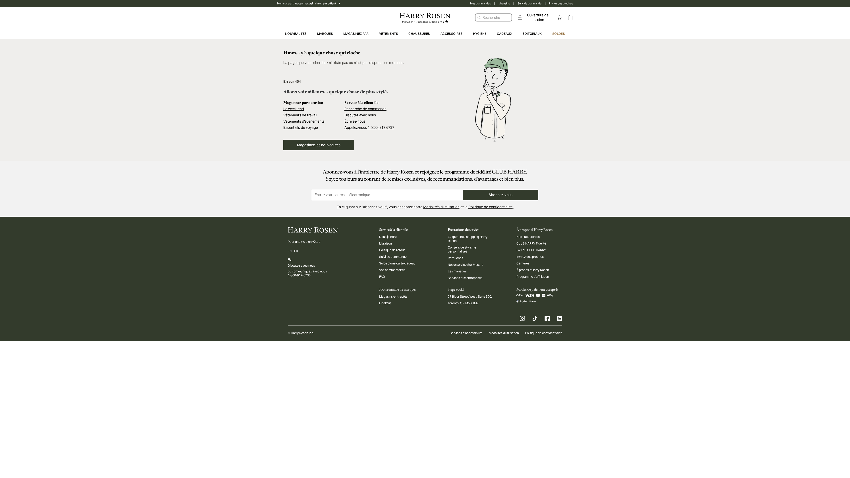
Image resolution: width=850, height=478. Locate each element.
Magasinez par (356, 34)
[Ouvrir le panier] (570, 17)
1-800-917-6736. (299, 275)
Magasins (504, 3)
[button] (479, 17)
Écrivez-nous (354, 121)
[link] (534, 17)
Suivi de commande (529, 3)
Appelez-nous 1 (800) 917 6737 (369, 127)
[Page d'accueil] (425, 17)
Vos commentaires (392, 270)
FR (296, 251)
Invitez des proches (561, 3)
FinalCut (385, 303)
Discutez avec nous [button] (360, 115)
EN (290, 251)
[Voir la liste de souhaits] (559, 17)
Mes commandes (480, 3)
